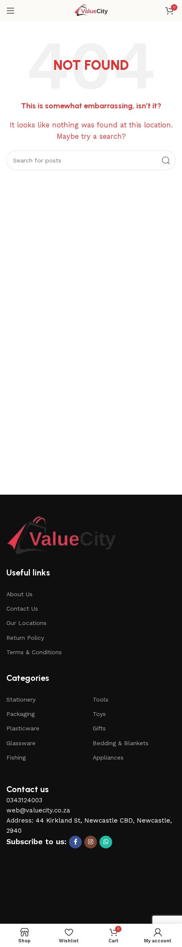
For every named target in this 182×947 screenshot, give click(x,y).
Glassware (21, 743)
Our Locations (26, 622)
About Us (19, 594)
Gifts (99, 728)
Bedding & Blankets (121, 743)
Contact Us (22, 608)
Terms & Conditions (34, 652)
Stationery (21, 699)
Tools (100, 699)
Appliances (108, 757)
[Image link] (61, 536)
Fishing (16, 757)
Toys (99, 713)
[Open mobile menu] (10, 10)
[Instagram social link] (90, 842)
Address (19, 820)
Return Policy (25, 637)
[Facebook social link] (75, 842)
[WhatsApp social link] (105, 842)
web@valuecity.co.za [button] (38, 810)
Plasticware (22, 728)
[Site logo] (91, 10)
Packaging (20, 713)
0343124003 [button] (24, 800)
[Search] (166, 160)
